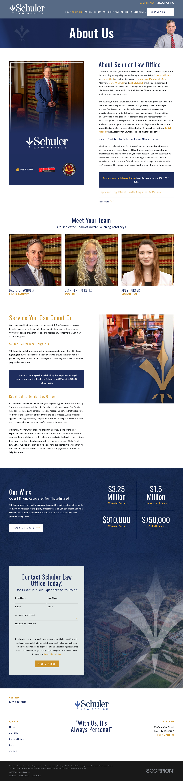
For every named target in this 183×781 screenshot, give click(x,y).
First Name (20, 598)
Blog (11, 745)
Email (50, 606)
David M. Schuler (117, 83)
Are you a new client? (25, 615)
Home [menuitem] (68, 12)
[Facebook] (158, 699)
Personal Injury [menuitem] (92, 12)
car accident (108, 79)
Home (12, 727)
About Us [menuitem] (77, 12)
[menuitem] (12, 775)
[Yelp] (172, 699)
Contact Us (158, 12)
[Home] (27, 9)
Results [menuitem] (125, 12)
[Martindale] (165, 699)
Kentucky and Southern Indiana (151, 79)
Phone (18, 606)
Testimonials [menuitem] (138, 12)
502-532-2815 (165, 3)
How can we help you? (25, 623)
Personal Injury (16, 739)
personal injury (164, 75)
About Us (13, 733)
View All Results (23, 527)
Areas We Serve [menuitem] (111, 12)
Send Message (46, 664)
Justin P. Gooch (136, 83)
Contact (13, 751)
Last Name (52, 598)
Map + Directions (165, 734)
